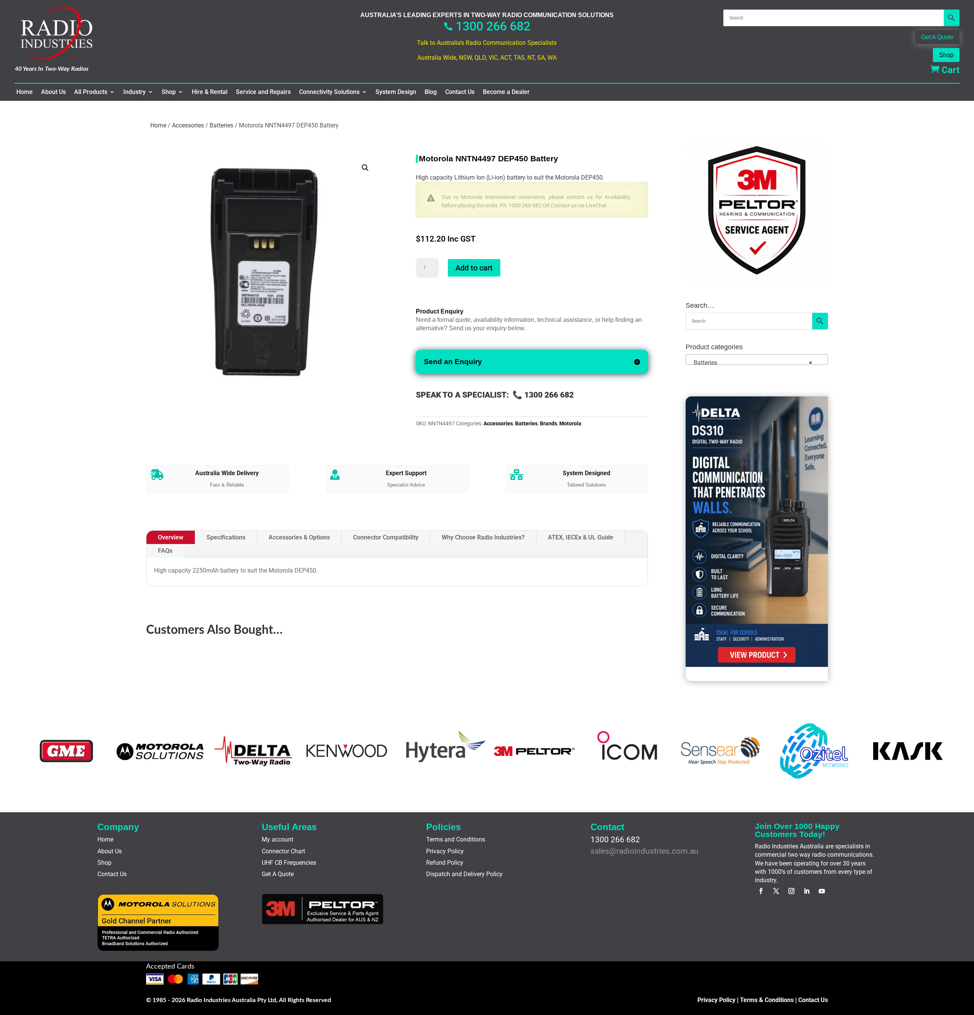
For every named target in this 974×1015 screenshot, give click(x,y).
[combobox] (757, 359)
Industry (134, 92)
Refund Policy (444, 862)
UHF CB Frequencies (289, 862)
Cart (945, 70)
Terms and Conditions (455, 839)
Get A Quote (937, 37)
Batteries (221, 125)
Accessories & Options (299, 537)
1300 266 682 (487, 26)
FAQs (165, 550)
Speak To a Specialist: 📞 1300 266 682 (495, 394)
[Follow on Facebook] (761, 891)
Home (24, 92)
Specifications (226, 537)
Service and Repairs (263, 92)
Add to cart (474, 267)
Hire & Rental (210, 92)
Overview (170, 537)
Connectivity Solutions (329, 92)
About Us (53, 92)
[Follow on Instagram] (791, 891)
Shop (946, 55)
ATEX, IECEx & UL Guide (580, 537)
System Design (396, 92)
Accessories (188, 125)
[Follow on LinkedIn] (807, 891)
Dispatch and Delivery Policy (464, 874)
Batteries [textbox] (750, 362)
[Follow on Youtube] (822, 891)
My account (277, 839)
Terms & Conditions (767, 1000)
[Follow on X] (776, 891)
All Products (90, 92)
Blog (431, 92)
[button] (365, 168)
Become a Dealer (506, 92)
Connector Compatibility (386, 537)
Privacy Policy (445, 851)
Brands (548, 423)
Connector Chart (283, 851)
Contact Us (459, 92)
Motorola (570, 423)
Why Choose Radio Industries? (483, 537)
